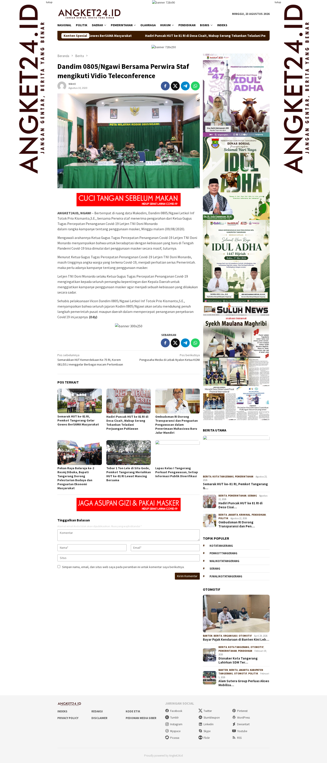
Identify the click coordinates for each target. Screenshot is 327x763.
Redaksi (97, 711)
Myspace (175, 731)
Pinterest (242, 711)
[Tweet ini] (175, 85)
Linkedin (209, 724)
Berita (207, 476)
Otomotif (245, 635)
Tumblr (174, 717)
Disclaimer (99, 718)
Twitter (208, 711)
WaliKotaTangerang (224, 561)
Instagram (176, 724)
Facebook (176, 711)
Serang (252, 495)
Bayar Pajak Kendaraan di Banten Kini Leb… (236, 640)
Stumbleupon (212, 717)
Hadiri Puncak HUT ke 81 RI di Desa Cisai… (240, 505)
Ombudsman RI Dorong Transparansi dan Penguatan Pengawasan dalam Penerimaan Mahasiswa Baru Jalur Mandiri (176, 425)
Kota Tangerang (223, 476)
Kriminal (244, 514)
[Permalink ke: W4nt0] (61, 86)
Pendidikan (259, 514)
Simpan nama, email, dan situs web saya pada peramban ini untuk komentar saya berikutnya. (123, 567)
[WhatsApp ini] (195, 85)
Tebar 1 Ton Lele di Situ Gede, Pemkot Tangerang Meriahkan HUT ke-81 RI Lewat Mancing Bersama (128, 474)
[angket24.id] (92, 14)
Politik (223, 518)
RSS (239, 738)
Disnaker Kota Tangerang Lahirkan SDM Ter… (238, 660)
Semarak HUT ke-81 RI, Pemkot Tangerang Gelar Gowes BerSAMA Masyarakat (78, 420)
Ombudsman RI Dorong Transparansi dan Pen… (236, 524)
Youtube (242, 731)
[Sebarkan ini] (165, 85)
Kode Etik (133, 711)
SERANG (215, 568)
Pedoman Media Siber (141, 718)
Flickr (207, 738)
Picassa (174, 738)
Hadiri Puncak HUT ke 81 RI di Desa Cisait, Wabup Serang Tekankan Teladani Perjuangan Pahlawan (178, 36)
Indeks (62, 711)
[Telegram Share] (185, 85)
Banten (207, 635)
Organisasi (230, 635)
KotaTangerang (221, 546)
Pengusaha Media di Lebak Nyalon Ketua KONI (169, 357)
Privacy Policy (67, 718)
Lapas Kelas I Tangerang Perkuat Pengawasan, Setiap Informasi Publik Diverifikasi (176, 472)
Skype (207, 731)
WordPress (243, 717)
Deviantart (243, 724)
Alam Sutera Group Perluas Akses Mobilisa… (243, 683)
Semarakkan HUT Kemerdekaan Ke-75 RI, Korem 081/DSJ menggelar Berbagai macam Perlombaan (90, 359)
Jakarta (233, 514)
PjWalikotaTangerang (226, 576)
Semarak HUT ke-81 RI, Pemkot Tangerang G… (235, 486)
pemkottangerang (223, 553)
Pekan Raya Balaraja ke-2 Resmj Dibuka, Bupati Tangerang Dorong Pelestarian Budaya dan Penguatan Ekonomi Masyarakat (75, 478)
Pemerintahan (244, 476)
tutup (49, 2)
